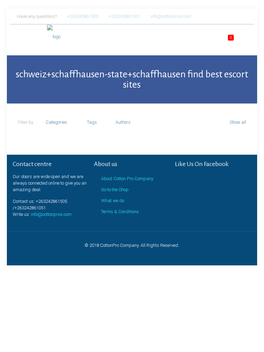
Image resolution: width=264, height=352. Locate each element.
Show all (238, 122)
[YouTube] (238, 16)
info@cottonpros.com (171, 16)
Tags (92, 122)
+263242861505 (82, 16)
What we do (112, 200)
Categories (56, 122)
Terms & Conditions (120, 211)
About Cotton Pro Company (127, 178)
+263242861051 (124, 16)
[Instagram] (247, 16)
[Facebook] (219, 16)
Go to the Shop (115, 189)
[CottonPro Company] (40, 38)
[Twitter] (229, 16)
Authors (123, 122)
